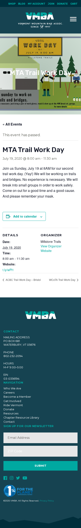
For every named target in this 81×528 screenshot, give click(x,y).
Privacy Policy (47, 501)
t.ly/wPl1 (8, 270)
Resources (10, 413)
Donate (62, 3)
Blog (21, 3)
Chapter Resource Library (21, 417)
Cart (74, 3)
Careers (8, 392)
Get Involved (12, 401)
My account (36, 3)
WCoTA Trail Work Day (62, 280)
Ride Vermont (13, 405)
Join (51, 3)
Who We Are (12, 388)
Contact (9, 421)
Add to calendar (25, 216)
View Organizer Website (51, 248)
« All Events (12, 124)
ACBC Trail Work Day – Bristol (23, 280)
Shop (12, 3)
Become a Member (17, 396)
